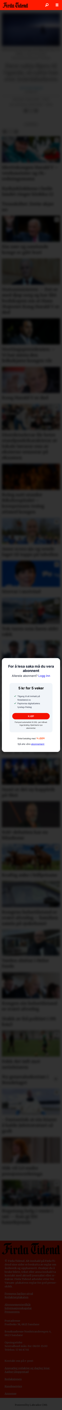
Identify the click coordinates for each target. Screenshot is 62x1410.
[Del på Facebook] (25, 110)
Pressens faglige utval (19, 1293)
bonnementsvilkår (18, 1304)
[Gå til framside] (15, 5)
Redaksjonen (13, 1379)
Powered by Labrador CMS (31, 1405)
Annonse (10, 1393)
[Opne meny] (57, 5)
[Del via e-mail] (36, 110)
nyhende (31, 124)
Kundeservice (13, 1386)
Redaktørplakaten (16, 1297)
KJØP (31, 716)
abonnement (37, 744)
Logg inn (31, 676)
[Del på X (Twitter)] (30, 110)
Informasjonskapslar (18, 1308)
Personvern (12, 1311)
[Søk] (47, 5)
